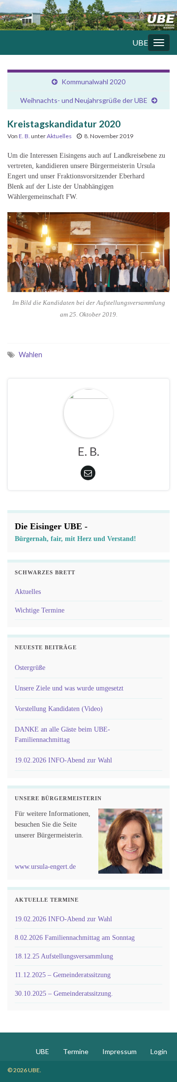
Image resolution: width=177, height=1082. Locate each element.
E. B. (24, 136)
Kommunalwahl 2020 (93, 81)
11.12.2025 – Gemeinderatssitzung (63, 975)
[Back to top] (155, 1060)
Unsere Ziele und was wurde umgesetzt (69, 688)
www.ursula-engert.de (45, 866)
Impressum (119, 1051)
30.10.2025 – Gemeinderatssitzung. (64, 993)
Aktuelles (59, 136)
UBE (140, 42)
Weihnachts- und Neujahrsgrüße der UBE (84, 100)
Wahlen (30, 354)
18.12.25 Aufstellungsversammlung (64, 956)
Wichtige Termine (39, 610)
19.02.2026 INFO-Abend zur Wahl (63, 760)
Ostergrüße (30, 667)
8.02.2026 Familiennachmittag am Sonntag (75, 937)
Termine (75, 1051)
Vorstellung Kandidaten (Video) (59, 709)
